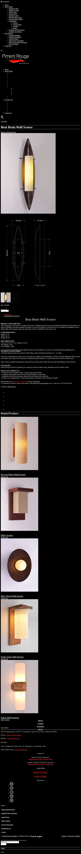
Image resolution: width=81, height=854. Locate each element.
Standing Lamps (14, 10)
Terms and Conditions (20, 381)
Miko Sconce (7, 535)
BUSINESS (40, 726)
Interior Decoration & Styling (18, 42)
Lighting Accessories (15, 32)
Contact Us (8, 46)
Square (15, 28)
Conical (15, 23)
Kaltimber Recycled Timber (9, 813)
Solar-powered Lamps (16, 19)
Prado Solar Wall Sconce (12, 657)
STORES (40, 724)
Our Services (9, 33)
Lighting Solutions (14, 35)
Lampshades (12, 21)
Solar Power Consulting (16, 40)
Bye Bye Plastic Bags (7, 824)
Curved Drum (17, 24)
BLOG (40, 729)
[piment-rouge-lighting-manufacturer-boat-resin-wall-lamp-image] (28, 213)
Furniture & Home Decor (16, 30)
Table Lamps (13, 12)
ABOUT (40, 721)
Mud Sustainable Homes (8, 809)
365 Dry (3, 832)
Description (8, 314)
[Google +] (6, 405)
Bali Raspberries (6, 828)
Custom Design (13, 39)
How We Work (13, 44)
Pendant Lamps (13, 8)
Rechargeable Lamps (15, 17)
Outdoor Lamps (14, 16)
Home (7, 5)
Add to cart (5, 311)
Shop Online (9, 7)
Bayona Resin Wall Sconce (13, 474)
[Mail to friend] (6, 409)
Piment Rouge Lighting (9, 836)
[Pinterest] (6, 401)
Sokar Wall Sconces (10, 717)
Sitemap (63, 836)
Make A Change (5, 821)
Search (4, 844)
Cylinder (15, 26)
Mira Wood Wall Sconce (12, 596)
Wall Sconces (13, 14)
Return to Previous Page (8, 132)
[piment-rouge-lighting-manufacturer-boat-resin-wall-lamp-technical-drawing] (28, 291)
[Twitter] (6, 392)
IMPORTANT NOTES (12, 316)
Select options (5, 720)
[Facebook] (6, 396)
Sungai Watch (5, 817)
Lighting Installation (15, 37)
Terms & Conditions (74, 836)
